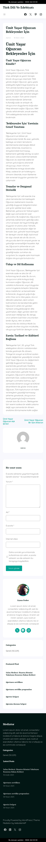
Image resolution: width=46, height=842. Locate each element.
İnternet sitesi (12, 539)
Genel (8, 651)
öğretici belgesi (12, 696)
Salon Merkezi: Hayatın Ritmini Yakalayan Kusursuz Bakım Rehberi (20, 673)
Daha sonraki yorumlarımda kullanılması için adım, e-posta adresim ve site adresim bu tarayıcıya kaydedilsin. (22, 556)
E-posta (10, 525)
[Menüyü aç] (4, 14)
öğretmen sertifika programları (19, 689)
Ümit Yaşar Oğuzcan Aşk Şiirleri (9, 421)
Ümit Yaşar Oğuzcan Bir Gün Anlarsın (33, 421)
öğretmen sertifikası (14, 682)
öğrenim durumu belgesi (16, 704)
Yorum (9, 481)
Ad (7, 512)
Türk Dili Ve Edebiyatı (18, 7)
